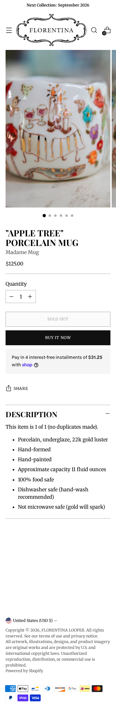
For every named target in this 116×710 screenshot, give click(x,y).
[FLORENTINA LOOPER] (51, 30)
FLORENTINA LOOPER (62, 630)
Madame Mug (22, 252)
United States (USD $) (33, 620)
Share (21, 388)
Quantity (16, 284)
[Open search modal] (94, 30)
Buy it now (58, 337)
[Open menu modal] (8, 30)
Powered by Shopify (24, 670)
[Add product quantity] (30, 296)
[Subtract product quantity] (11, 296)
